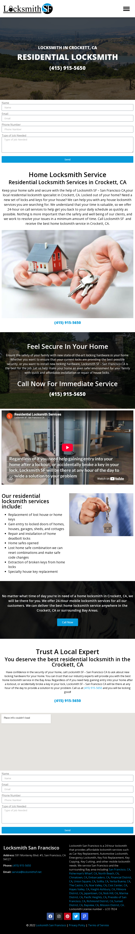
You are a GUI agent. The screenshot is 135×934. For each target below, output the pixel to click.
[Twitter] (76, 916)
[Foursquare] (84, 916)
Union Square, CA (84, 881)
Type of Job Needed (14, 135)
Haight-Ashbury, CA (103, 889)
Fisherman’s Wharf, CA (83, 873)
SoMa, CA (102, 881)
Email (5, 113)
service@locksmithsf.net (26, 872)
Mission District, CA (112, 905)
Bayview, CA (91, 905)
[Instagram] (59, 916)
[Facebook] (50, 916)
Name (5, 102)
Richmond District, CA (100, 901)
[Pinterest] (67, 916)
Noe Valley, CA (98, 885)
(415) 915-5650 (93, 688)
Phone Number (11, 124)
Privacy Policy (77, 925)
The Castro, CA (78, 885)
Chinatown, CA (78, 877)
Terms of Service (98, 925)
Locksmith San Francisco (51, 925)
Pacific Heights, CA (95, 897)
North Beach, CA (108, 873)
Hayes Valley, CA (79, 889)
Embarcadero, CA (98, 877)
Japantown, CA (93, 893)
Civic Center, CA (117, 885)
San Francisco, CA (119, 869)
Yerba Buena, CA (120, 881)
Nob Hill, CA (110, 893)
